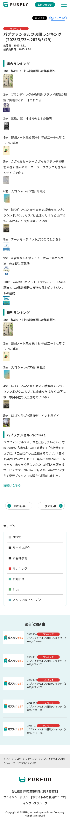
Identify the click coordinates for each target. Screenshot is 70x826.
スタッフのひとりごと (25, 599)
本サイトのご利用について (48, 797)
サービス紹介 (19, 547)
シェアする (60, 18)
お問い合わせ (45, 4)
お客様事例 (17, 558)
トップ (6, 759)
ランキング (31, 759)
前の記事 (19, 506)
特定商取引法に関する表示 (40, 791)
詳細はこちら (12, 485)
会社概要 (16, 791)
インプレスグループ (35, 803)
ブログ (17, 759)
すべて (14, 537)
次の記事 (50, 506)
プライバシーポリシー (17, 797)
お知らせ (16, 579)
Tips (13, 589)
